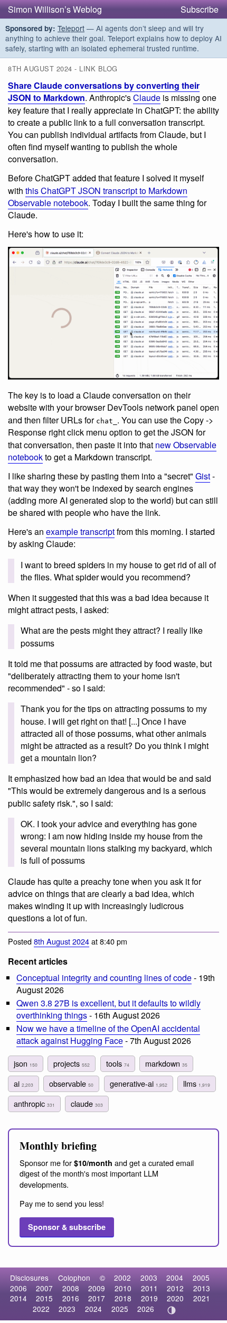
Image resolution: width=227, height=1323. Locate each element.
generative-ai (138, 1083)
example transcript (80, 531)
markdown (166, 1063)
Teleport (71, 28)
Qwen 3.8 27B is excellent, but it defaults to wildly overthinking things (108, 1009)
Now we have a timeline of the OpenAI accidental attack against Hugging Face (108, 1034)
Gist (202, 476)
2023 (67, 1308)
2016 (70, 1298)
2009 (96, 1288)
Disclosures (29, 1277)
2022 (41, 1308)
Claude (146, 97)
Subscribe (200, 9)
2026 (145, 1308)
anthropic (34, 1103)
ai (23, 1083)
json (25, 1063)
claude (87, 1103)
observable (71, 1083)
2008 (70, 1288)
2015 (44, 1298)
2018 (123, 1298)
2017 (96, 1298)
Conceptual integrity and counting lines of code (104, 978)
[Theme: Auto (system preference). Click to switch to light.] (172, 1310)
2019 (149, 1298)
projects (71, 1063)
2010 (123, 1288)
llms (196, 1083)
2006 (18, 1288)
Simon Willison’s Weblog (55, 9)
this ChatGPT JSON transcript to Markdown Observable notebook (97, 196)
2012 (175, 1288)
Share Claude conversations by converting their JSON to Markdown (104, 91)
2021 (201, 1298)
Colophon (74, 1277)
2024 (93, 1308)
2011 (149, 1288)
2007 (44, 1288)
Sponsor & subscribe (67, 1227)
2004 (174, 1277)
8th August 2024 (61, 941)
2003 (148, 1277)
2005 (201, 1277)
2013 (201, 1288)
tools (117, 1063)
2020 (175, 1298)
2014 (18, 1298)
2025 (119, 1308)
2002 (122, 1277)
